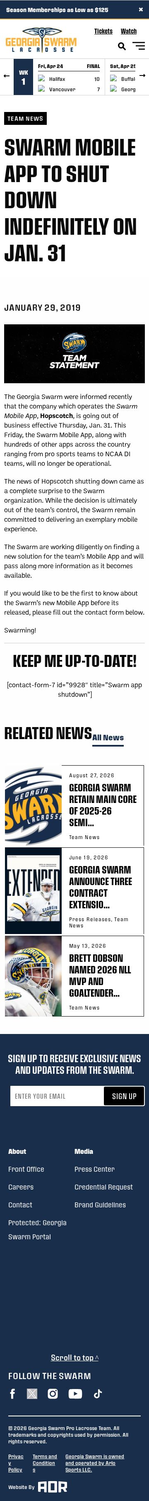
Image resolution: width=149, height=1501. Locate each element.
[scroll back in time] (7, 77)
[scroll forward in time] (142, 77)
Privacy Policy (16, 1462)
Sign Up (124, 1096)
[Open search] (122, 46)
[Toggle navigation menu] (138, 47)
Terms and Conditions (45, 1462)
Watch (129, 31)
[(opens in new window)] (12, 1394)
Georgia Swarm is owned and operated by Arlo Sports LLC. (94, 1462)
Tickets (103, 31)
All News (108, 738)
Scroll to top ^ (75, 1357)
